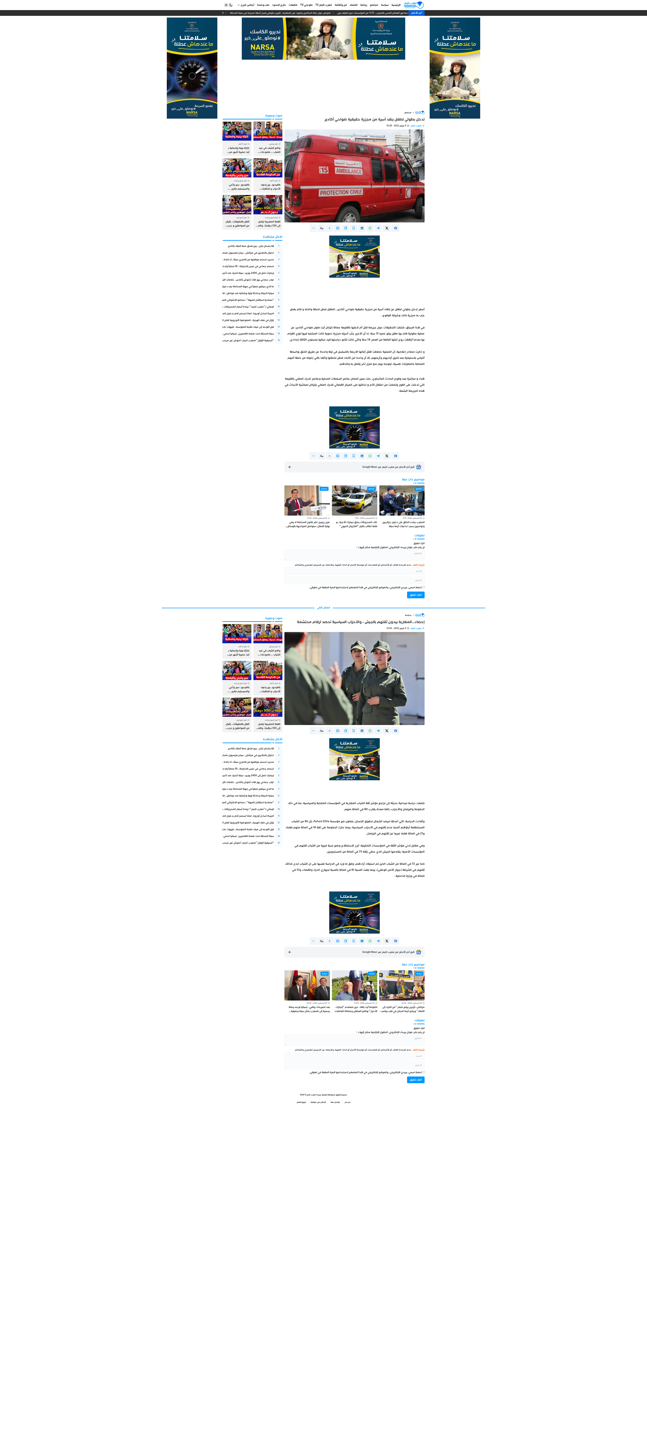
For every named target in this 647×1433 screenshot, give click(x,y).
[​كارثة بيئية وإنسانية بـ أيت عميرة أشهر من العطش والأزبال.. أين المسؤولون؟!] (236, 138)
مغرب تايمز (416, 125)
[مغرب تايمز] (414, 5)
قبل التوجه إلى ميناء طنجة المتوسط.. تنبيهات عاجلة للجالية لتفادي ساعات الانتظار (231, 327)
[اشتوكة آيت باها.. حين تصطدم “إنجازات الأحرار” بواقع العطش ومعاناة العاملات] (354, 991)
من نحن (348, 1102)
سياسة (408, 615)
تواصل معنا (335, 1102)
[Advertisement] (323, 85)
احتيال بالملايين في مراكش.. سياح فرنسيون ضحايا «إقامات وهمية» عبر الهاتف (233, 253)
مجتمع (407, 112)
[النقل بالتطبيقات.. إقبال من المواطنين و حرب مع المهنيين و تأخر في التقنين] (236, 212)
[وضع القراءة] (354, 228)
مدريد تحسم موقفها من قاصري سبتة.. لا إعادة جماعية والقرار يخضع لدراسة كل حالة (228, 259)
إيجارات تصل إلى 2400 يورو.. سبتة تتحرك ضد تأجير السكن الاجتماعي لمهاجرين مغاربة (229, 273)
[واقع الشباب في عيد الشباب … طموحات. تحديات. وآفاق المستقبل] (267, 138)
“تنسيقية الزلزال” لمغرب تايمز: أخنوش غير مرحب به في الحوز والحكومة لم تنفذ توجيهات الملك (223, 340)
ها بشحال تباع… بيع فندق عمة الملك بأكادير (251, 246)
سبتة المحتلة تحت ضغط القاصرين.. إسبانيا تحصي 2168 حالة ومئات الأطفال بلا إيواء (230, 333)
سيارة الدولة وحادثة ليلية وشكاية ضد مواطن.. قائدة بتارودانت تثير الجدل (236, 293)
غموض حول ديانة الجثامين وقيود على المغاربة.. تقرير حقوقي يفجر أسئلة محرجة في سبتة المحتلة (294, 12)
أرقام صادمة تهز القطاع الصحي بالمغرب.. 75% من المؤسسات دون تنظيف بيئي (391, 12)
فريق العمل (301, 1102)
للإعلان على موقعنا (318, 1102)
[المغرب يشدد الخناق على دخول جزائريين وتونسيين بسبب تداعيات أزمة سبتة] (402, 506)
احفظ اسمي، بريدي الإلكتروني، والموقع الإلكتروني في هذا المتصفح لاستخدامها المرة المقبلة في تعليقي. (365, 587)
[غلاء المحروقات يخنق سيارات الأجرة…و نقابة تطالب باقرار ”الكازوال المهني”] (354, 506)
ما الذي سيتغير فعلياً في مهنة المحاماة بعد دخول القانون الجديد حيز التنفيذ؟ (233, 286)
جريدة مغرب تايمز (313, 1094)
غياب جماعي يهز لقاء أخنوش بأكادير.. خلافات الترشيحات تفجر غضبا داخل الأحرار (232, 280)
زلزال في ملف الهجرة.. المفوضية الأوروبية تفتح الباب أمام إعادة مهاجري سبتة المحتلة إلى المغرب (222, 320)
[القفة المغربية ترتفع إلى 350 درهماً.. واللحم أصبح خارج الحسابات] (267, 212)
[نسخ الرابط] (345, 228)
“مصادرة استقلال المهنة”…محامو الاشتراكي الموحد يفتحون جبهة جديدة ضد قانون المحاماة (224, 300)
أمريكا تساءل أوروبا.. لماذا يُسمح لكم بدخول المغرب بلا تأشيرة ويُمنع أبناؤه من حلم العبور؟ (225, 313)
